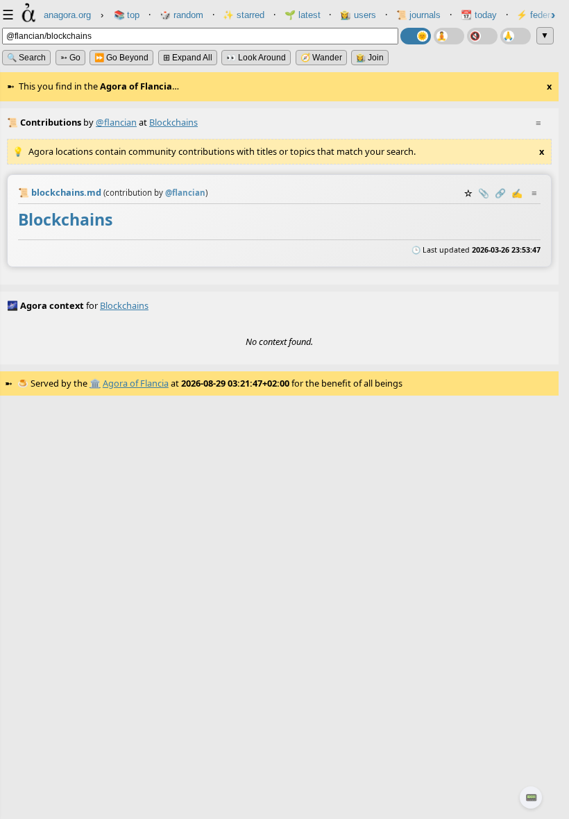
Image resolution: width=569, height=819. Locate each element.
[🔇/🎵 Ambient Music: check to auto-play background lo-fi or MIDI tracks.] (482, 36)
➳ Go (70, 57)
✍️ (517, 193)
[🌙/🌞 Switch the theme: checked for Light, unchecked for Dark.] (415, 36)
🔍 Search (26, 57)
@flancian (116, 122)
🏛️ (95, 383)
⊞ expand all (187, 57)
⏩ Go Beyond (121, 57)
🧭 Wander (321, 57)
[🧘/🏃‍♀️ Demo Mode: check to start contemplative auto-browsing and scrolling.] (449, 36)
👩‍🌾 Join (370, 57)
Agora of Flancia (136, 383)
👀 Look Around (256, 57)
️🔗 (500, 193)
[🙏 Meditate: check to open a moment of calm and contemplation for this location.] (515, 36)
